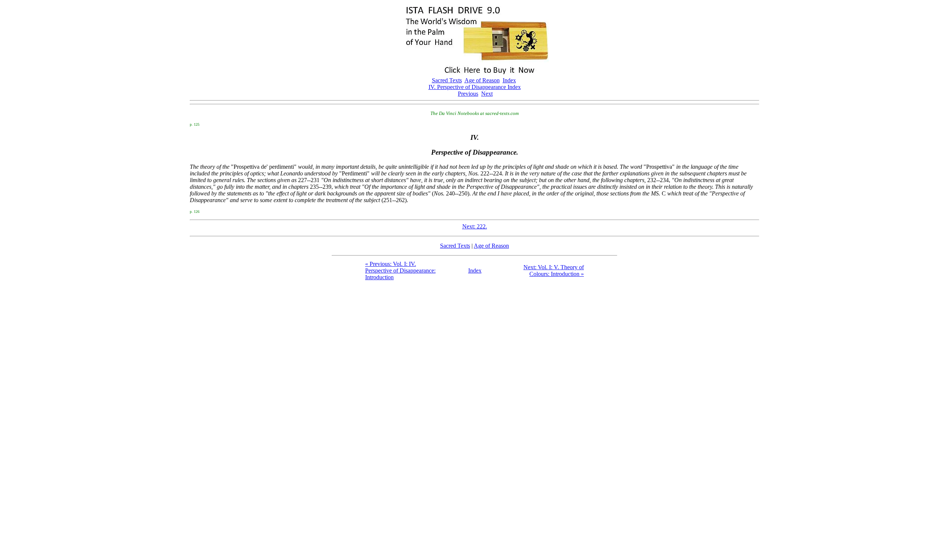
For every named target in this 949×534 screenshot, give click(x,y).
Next (487, 93)
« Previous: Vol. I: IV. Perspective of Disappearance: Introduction (400, 270)
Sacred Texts (447, 80)
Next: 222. (474, 226)
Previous (468, 93)
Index (509, 80)
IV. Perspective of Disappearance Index (475, 87)
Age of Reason (482, 80)
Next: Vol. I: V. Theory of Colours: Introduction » (553, 270)
